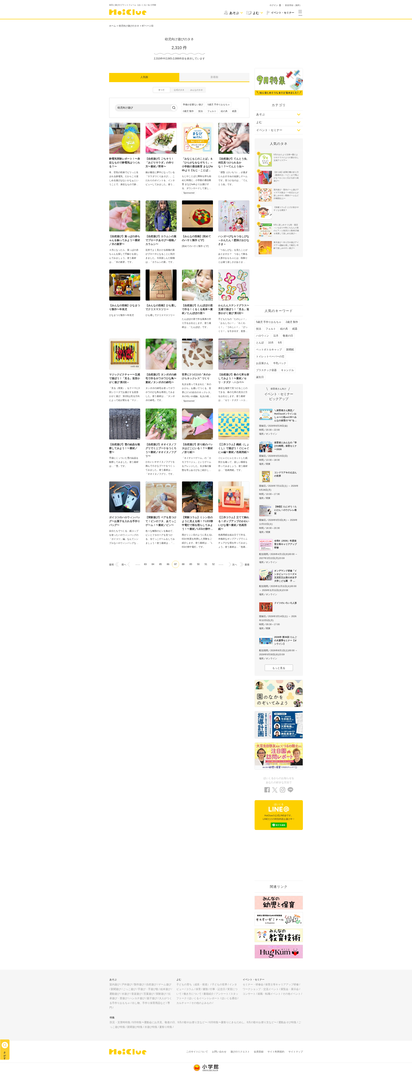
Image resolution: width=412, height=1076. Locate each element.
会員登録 (258, 1051)
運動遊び (114, 993)
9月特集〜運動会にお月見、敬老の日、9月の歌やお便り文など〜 (169, 1022)
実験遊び (161, 993)
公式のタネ (179, 90)
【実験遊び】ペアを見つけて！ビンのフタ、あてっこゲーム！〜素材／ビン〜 (160, 521)
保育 (198, 989)
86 (168, 564)
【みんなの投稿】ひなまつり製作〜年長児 (124, 307)
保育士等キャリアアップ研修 (282, 984)
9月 (280, 342)
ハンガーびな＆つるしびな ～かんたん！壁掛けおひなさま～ (233, 240)
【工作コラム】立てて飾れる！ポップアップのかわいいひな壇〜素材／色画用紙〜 (233, 523)
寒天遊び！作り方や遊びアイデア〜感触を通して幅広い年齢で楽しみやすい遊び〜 (286, 245)
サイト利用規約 (275, 1051)
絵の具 (224, 111)
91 (206, 564)
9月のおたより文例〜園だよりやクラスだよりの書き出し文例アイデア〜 (286, 157)
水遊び (125, 993)
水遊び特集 (151, 1027)
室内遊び (114, 984)
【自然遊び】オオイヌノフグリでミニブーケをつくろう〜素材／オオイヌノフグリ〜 (160, 450)
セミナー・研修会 (253, 984)
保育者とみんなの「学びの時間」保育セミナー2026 (285, 446)
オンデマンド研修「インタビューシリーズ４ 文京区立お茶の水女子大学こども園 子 (286, 575)
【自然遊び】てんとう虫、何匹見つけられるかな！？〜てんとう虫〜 (233, 162)
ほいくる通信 (229, 998)
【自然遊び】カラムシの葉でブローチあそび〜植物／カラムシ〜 (160, 240)
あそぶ (260, 114)
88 (183, 564)
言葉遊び (149, 993)
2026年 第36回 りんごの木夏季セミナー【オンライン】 (285, 640)
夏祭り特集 (165, 1027)
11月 (275, 335)
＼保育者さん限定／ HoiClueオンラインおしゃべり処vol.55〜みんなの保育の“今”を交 (285, 415)
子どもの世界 (219, 984)
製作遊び (139, 984)
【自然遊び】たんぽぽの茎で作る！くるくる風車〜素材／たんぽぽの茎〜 (197, 309)
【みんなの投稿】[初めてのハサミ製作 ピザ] (196, 238)
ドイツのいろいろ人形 (285, 603)
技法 (200, 111)
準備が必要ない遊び (193, 104)
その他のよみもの (201, 1003)
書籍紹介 (208, 993)
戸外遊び (127, 984)
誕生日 (260, 377)
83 (145, 564)
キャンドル (287, 370)
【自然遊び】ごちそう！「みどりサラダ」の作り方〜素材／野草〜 (159, 162)
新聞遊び (116, 989)
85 (160, 564)
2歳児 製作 (188, 111)
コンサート (249, 993)
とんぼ (260, 342)
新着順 (214, 77)
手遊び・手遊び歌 (148, 989)
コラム (190, 989)
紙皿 (234, 111)
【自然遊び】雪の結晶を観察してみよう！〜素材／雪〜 (124, 448)
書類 (205, 989)
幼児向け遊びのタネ (129, 25)
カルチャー (182, 1003)
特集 (112, 1017)
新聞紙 (290, 349)
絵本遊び (165, 989)
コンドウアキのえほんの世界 (285, 474)
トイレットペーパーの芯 (270, 356)
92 (213, 564)
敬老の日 (288, 335)
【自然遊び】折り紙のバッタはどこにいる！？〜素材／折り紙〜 (197, 448)
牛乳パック (279, 363)
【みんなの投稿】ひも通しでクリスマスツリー (160, 307)
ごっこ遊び (129, 989)
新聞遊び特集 (135, 1027)
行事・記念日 (217, 989)
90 (198, 564)
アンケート (222, 993)
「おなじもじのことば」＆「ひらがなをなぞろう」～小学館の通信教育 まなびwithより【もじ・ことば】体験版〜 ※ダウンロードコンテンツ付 (197, 164)
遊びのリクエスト (240, 1051)
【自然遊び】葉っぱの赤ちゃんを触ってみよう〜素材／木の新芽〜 (124, 240)
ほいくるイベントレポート (204, 998)
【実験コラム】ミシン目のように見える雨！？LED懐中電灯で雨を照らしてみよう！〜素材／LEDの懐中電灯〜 (197, 523)
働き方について (192, 993)
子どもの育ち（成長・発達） (193, 984)
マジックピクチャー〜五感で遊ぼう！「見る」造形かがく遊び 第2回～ (124, 378)
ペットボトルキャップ (269, 349)
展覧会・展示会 (290, 989)
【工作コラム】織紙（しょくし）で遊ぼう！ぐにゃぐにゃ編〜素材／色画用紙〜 (233, 448)
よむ (259, 122)
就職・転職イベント (269, 993)
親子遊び (152, 998)
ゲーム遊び (164, 984)
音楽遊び (136, 993)
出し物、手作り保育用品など (148, 1003)
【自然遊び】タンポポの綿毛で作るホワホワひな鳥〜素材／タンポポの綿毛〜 (160, 378)
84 (153, 564)
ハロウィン (262, 335)
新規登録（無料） (293, 5)
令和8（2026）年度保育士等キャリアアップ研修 (285, 544)
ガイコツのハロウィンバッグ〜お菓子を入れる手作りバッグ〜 (124, 521)
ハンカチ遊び (137, 998)
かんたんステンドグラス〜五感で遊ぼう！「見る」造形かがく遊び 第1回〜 (233, 309)
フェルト (211, 111)
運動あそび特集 (287, 1022)
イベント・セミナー (269, 130)
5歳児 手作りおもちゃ (219, 104)
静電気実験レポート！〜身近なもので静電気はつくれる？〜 (124, 162)
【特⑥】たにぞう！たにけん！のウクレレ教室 (285, 510)
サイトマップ (295, 1051)
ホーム (112, 25)
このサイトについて (197, 1051)
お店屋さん (262, 363)
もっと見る (278, 668)
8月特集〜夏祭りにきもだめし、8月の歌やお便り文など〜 (242, 1022)
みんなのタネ (196, 90)
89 (190, 564)
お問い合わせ (219, 1051)
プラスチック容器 (266, 370)
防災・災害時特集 (120, 1022)
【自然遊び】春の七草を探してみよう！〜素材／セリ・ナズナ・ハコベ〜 (233, 378)
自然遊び (151, 984)
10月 (271, 342)
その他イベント (292, 993)
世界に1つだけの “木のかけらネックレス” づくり (196, 376)
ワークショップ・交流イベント (261, 989)
